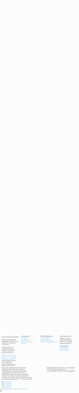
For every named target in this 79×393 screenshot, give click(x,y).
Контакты (23, 343)
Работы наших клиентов (27, 342)
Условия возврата (45, 339)
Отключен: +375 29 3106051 (9, 357)
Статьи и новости (45, 337)
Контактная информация (8, 359)
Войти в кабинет (64, 347)
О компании (24, 339)
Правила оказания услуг (47, 340)
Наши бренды (25, 337)
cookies (20, 379)
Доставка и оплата (26, 340)
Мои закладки (63, 348)
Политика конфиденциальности (49, 342)
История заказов (64, 350)
